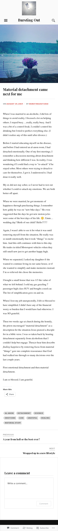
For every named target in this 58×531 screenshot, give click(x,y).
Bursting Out (29, 20)
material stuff (13, 423)
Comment (43, 503)
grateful (32, 418)
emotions (10, 418)
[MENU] (6, 20)
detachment (24, 413)
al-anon (9, 413)
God (21, 418)
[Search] (50, 20)
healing (45, 418)
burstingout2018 (38, 104)
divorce (39, 413)
